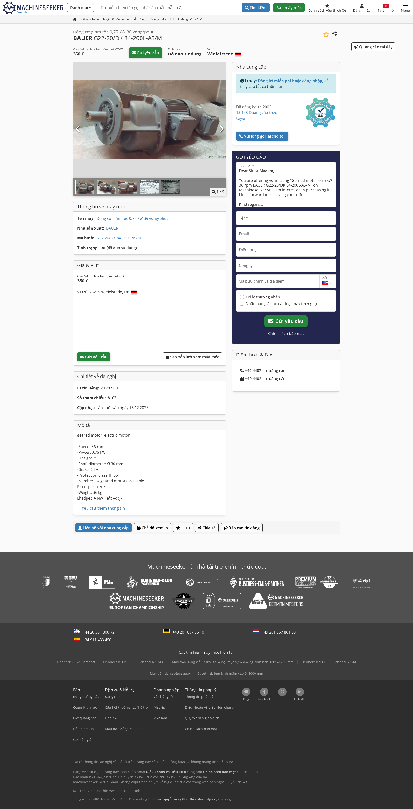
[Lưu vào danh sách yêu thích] (326, 34)
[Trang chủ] (74, 19)
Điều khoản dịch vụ (203, 799)
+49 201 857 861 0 (188, 632)
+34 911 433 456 (97, 639)
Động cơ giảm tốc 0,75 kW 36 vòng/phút (132, 218)
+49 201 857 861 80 (279, 632)
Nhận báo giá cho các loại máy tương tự (281, 303)
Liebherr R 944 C (116, 662)
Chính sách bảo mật (286, 333)
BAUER (112, 228)
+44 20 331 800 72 (98, 632)
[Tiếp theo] (221, 129)
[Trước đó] (78, 129)
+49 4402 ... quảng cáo (265, 370)
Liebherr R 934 (313, 662)
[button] (405, 7)
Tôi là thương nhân (263, 297)
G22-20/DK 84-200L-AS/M (118, 238)
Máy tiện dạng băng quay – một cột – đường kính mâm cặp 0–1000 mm (206, 673)
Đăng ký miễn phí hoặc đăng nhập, (290, 80)
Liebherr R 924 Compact (76, 662)
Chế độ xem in (154, 527)
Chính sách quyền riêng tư (166, 799)
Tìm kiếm (257, 7)
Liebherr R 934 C (151, 662)
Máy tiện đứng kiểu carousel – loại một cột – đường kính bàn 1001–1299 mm (232, 662)
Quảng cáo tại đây (375, 46)
